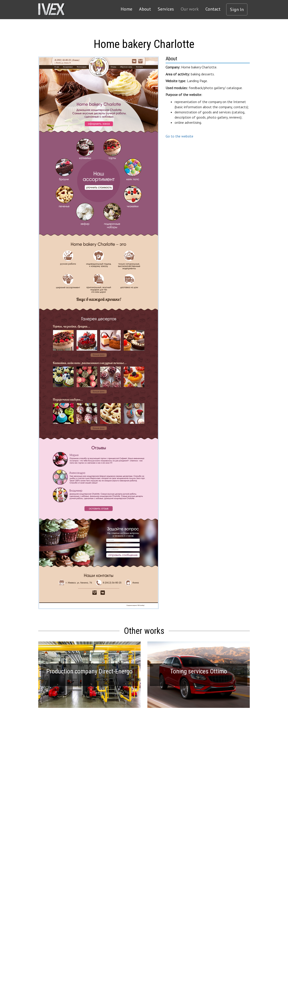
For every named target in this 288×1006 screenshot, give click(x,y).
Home (126, 9)
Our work (190, 9)
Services (166, 9)
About (145, 9)
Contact (212, 9)
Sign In (237, 9)
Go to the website (179, 136)
